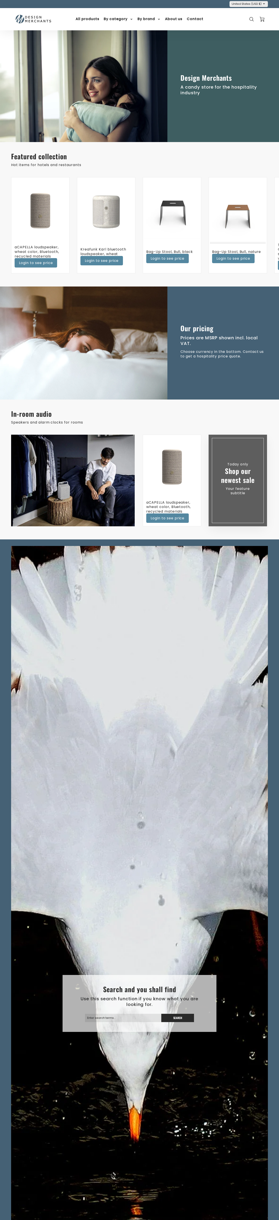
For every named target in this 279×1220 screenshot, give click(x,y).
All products (88, 19)
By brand (146, 19)
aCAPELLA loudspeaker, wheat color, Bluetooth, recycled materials (37, 252)
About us (174, 19)
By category (116, 19)
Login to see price (36, 262)
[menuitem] (87, 19)
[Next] (261, 225)
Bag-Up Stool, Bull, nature (236, 251)
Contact (195, 19)
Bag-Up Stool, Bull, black (169, 251)
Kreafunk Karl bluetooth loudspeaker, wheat (103, 251)
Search (177, 1018)
